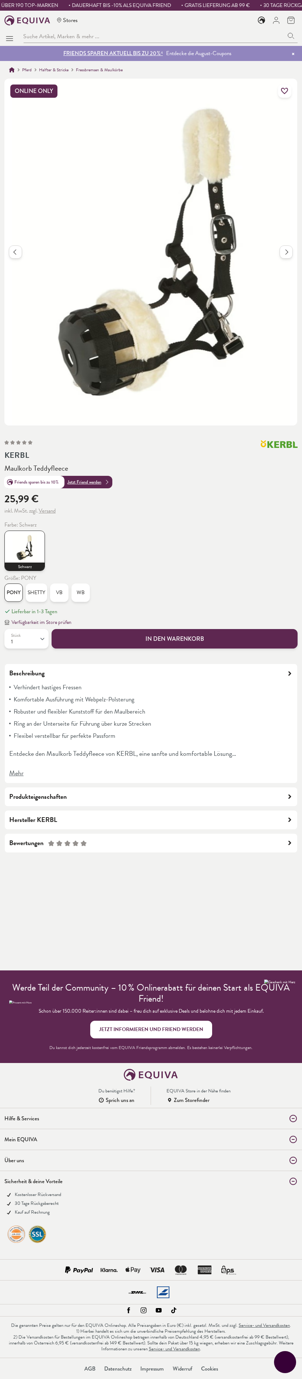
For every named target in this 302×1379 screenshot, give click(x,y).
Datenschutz (117, 1368)
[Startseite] (12, 70)
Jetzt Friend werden (84, 482)
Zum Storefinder (192, 1100)
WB (81, 592)
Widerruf (182, 1368)
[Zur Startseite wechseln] (27, 20)
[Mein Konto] (276, 20)
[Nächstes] (286, 252)
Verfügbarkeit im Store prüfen (41, 622)
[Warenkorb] (291, 20)
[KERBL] (279, 447)
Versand (47, 510)
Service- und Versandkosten (264, 1325)
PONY (14, 592)
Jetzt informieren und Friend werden (151, 1029)
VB (59, 592)
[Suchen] (291, 36)
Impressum (152, 1368)
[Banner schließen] (293, 54)
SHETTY (36, 592)
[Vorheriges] (15, 252)
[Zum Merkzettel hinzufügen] (284, 91)
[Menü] (11, 36)
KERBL (16, 455)
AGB (89, 1368)
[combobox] (154, 36)
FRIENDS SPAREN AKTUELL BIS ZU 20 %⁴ (113, 53)
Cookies (209, 1368)
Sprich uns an (120, 1100)
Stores (70, 20)
